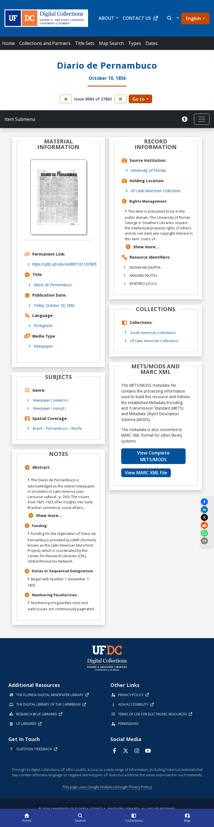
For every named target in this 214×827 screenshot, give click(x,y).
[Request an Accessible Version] (185, 119)
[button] (172, 18)
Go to (138, 99)
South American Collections (153, 332)
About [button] (106, 18)
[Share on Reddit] (207, 525)
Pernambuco (56, 428)
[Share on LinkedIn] (207, 509)
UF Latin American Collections (156, 190)
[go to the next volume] (120, 99)
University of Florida (148, 170)
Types (134, 43)
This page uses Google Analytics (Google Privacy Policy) (107, 786)
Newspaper (43, 346)
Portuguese (43, 325)
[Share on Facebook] (207, 501)
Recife (76, 428)
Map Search (111, 43)
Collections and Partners (44, 43)
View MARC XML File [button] (146, 473)
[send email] (207, 540)
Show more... (49, 515)
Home (8, 43)
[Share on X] (207, 517)
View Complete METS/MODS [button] (153, 456)
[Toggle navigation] (202, 119)
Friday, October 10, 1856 (54, 305)
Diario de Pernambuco (53, 284)
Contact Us (137, 18)
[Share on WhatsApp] (207, 533)
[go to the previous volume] (66, 99)
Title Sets (84, 43)
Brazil (37, 428)
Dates (151, 43)
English (193, 18)
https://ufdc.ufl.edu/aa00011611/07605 (64, 264)
